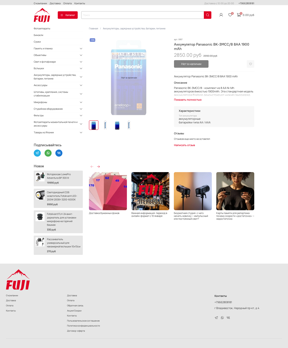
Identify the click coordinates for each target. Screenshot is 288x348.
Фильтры (39, 115)
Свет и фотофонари (45, 61)
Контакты (79, 3)
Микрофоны (40, 102)
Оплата (67, 3)
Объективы (40, 55)
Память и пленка (43, 48)
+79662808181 (246, 3)
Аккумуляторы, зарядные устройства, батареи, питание (134, 28)
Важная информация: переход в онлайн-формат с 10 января (149, 214)
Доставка (55, 3)
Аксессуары (40, 85)
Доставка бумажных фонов (104, 213)
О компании (40, 3)
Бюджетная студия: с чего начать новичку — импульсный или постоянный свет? (191, 215)
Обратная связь (75, 305)
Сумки (37, 41)
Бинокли (38, 35)
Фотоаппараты (42, 28)
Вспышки (39, 68)
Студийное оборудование (48, 108)
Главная (93, 28)
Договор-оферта (76, 330)
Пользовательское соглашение (83, 320)
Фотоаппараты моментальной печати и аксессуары (56, 123)
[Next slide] (164, 77)
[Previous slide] (93, 77)
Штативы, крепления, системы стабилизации (51, 93)
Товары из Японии (44, 132)
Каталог (70, 15)
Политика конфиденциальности (83, 325)
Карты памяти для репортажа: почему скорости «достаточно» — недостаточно (235, 215)
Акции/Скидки (74, 310)
